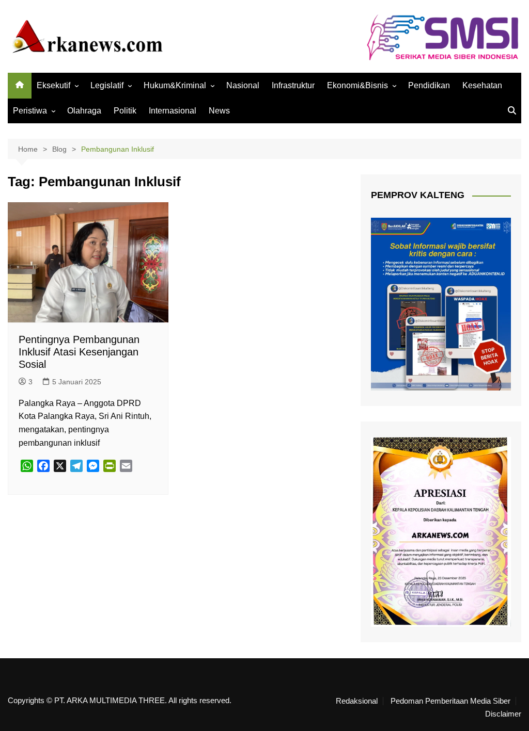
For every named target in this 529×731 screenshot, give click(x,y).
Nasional (242, 85)
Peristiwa (30, 110)
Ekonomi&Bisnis (357, 85)
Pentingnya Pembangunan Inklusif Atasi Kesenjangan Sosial (79, 352)
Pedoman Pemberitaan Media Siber (450, 701)
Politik (125, 110)
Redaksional (357, 701)
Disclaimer (503, 714)
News (219, 110)
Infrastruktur (293, 85)
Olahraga (84, 110)
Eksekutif (53, 85)
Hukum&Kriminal (175, 85)
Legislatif (106, 85)
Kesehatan (482, 85)
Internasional (172, 110)
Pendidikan (429, 85)
